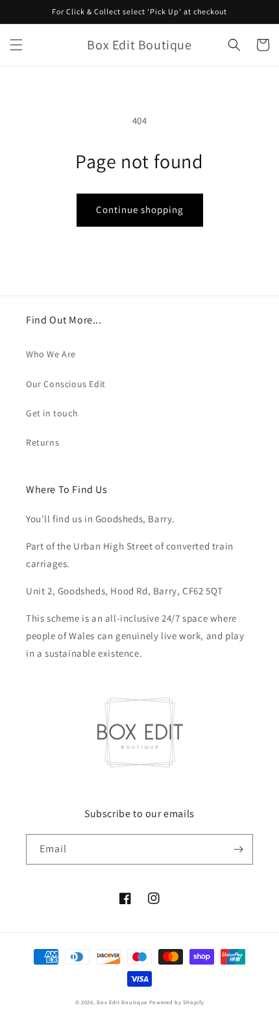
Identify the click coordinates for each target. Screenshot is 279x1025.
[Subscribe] (238, 849)
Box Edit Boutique (122, 1002)
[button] (16, 45)
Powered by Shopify (176, 1002)
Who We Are (51, 354)
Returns (42, 442)
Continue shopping (140, 209)
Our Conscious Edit (66, 384)
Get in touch (52, 413)
